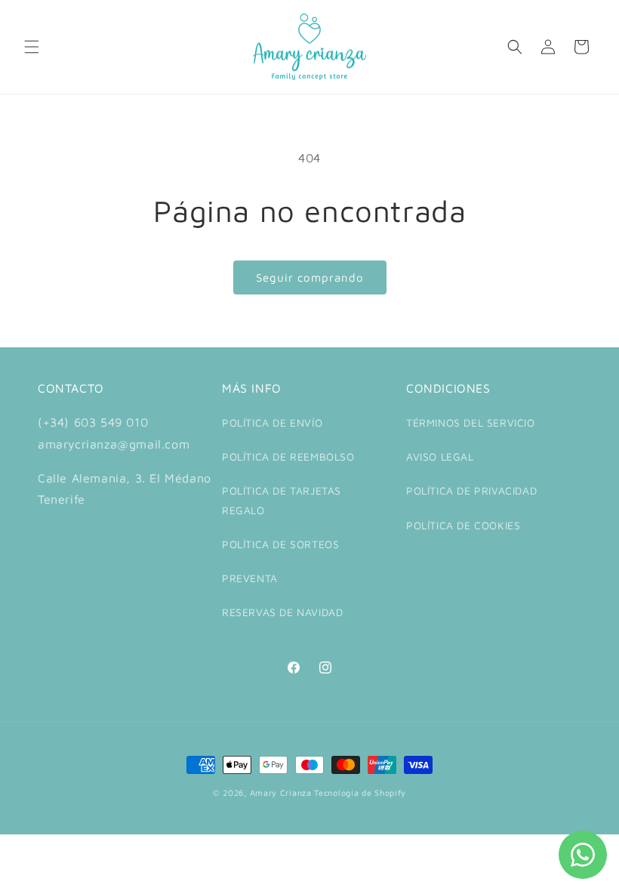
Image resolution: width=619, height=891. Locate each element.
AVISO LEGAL (440, 456)
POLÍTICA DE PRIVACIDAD (471, 490)
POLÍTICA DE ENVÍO (272, 422)
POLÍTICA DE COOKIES (463, 525)
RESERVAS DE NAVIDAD (282, 612)
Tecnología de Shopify (360, 792)
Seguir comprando (310, 277)
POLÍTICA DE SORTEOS (280, 544)
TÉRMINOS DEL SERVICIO (470, 422)
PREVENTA (250, 578)
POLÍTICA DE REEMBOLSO (288, 456)
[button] (31, 46)
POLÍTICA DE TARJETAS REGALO (281, 500)
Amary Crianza (281, 792)
